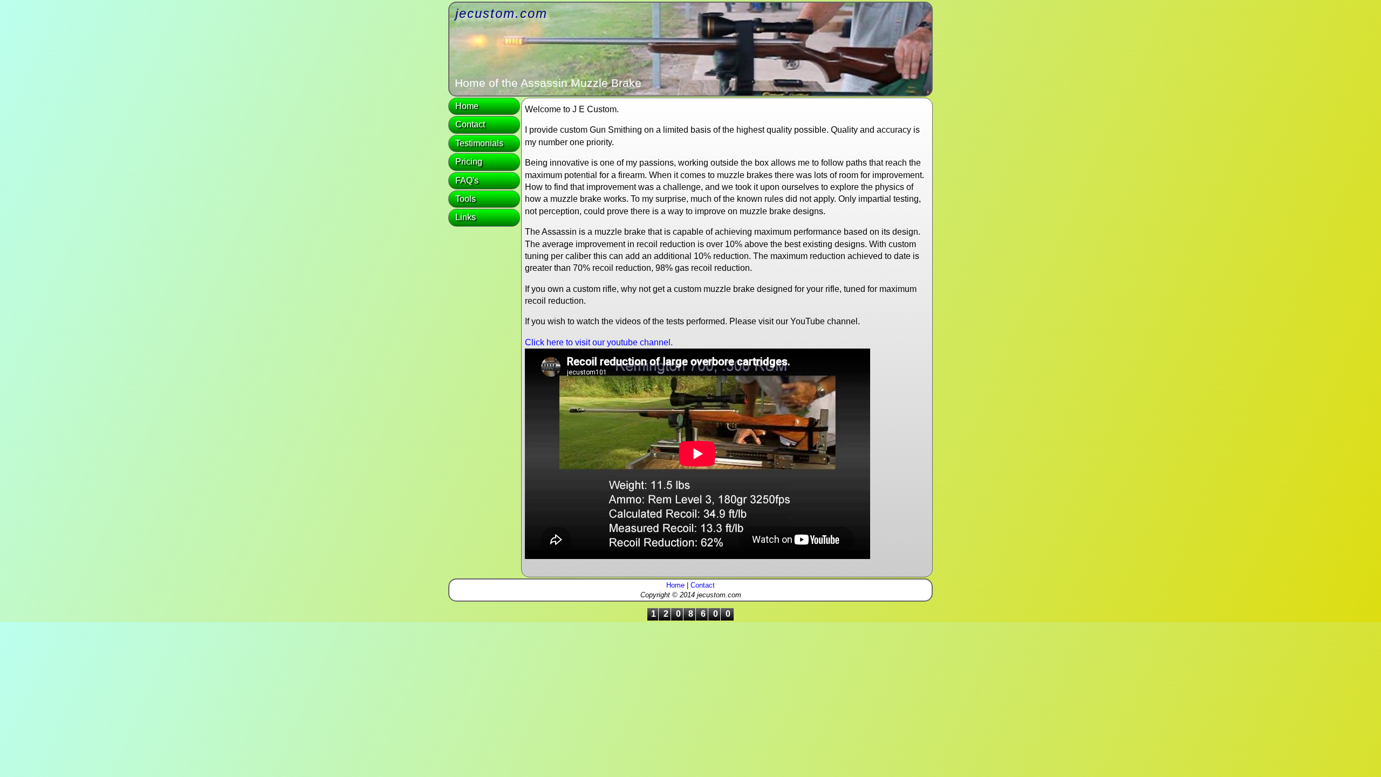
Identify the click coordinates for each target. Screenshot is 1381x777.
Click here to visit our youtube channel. (599, 342)
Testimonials (479, 143)
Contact (470, 124)
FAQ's (466, 180)
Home (466, 106)
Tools (465, 198)
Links (465, 217)
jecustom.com (501, 13)
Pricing (468, 161)
